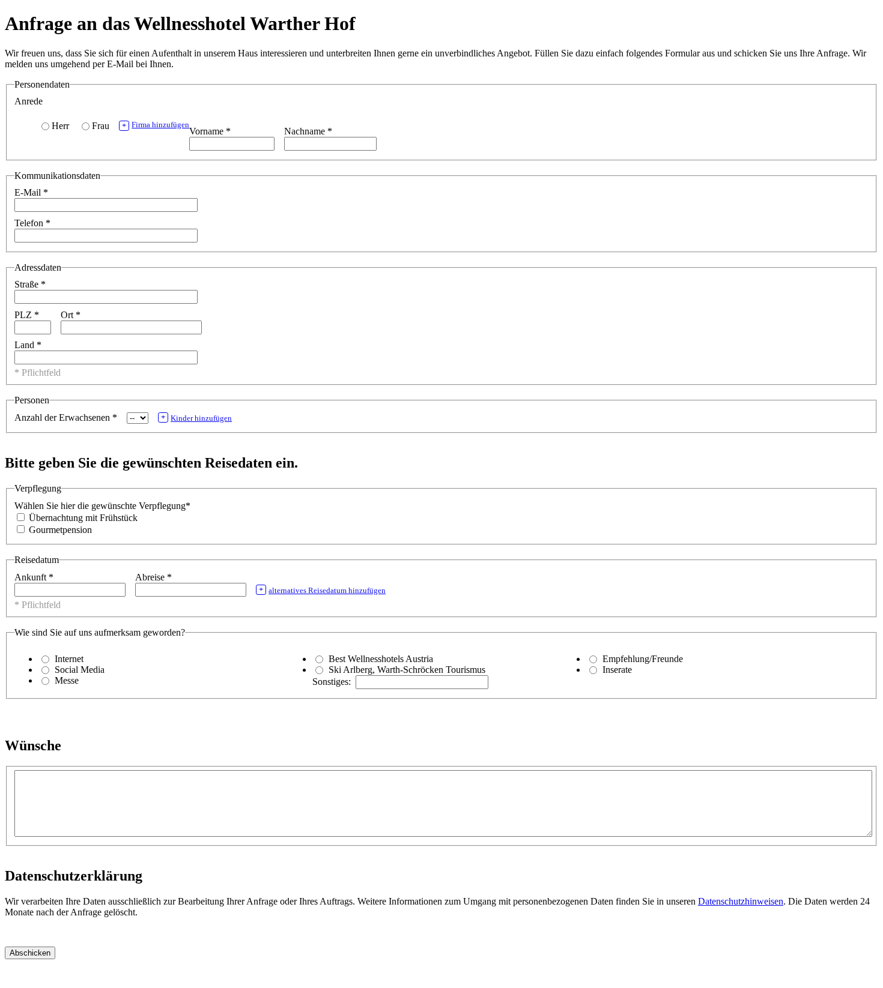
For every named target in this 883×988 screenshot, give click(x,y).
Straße (30, 284)
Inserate (617, 669)
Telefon (32, 223)
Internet (69, 659)
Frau (100, 126)
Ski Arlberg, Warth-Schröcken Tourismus (407, 669)
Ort (70, 315)
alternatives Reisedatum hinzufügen (322, 590)
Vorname (210, 131)
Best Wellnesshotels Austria (381, 659)
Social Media (80, 669)
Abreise (153, 577)
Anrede (28, 101)
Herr (60, 126)
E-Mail (31, 192)
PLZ (26, 315)
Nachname (308, 131)
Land (27, 345)
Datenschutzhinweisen (740, 901)
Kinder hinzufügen (196, 418)
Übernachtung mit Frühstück (82, 518)
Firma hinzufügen (155, 125)
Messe (67, 680)
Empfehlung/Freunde (642, 659)
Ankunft (33, 577)
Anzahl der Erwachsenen (65, 417)
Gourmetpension (59, 530)
